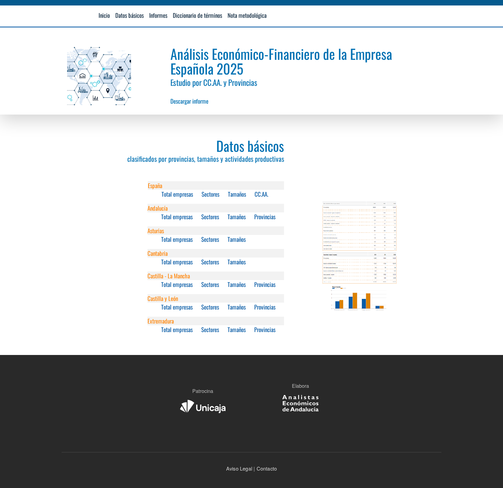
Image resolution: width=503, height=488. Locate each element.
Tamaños (237, 194)
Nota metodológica (247, 15)
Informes (158, 15)
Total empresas (177, 194)
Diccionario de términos (197, 15)
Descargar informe (189, 101)
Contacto (266, 468)
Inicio (104, 15)
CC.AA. (261, 194)
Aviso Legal (239, 468)
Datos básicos (129, 15)
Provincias (264, 216)
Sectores (210, 194)
